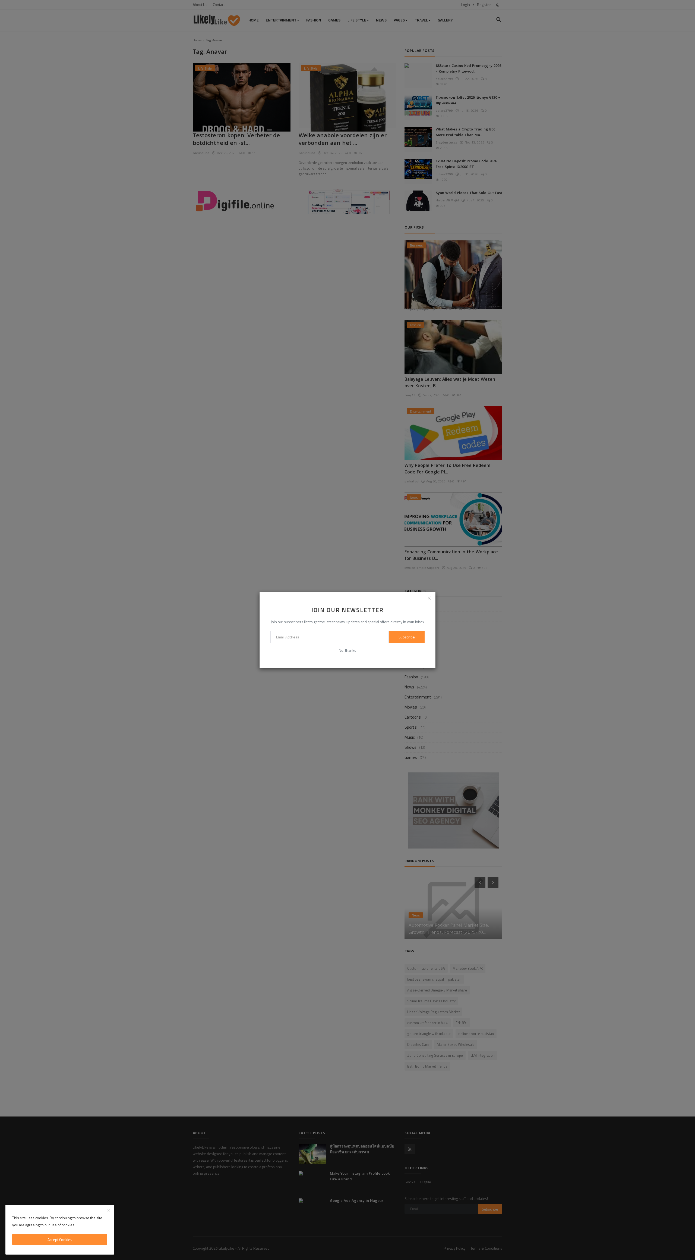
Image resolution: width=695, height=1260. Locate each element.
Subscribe (407, 637)
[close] (429, 598)
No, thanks (347, 650)
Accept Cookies (60, 1239)
